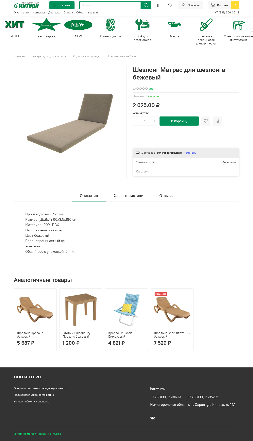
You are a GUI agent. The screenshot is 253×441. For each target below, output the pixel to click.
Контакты (39, 12)
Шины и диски (110, 36)
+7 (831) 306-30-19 (227, 12)
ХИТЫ (14, 36)
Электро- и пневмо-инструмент (238, 38)
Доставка (54, 12)
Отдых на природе (86, 56)
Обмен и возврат (87, 12)
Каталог (65, 5)
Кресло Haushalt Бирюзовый (120, 334)
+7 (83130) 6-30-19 (165, 397)
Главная (19, 56)
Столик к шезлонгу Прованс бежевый (76, 334)
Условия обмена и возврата (31, 401)
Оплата (68, 12)
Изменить (190, 152)
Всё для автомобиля (142, 38)
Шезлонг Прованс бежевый (30, 334)
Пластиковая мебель (122, 56)
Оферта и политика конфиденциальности (40, 388)
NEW (78, 36)
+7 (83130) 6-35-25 (202, 397)
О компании (21, 12)
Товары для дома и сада (49, 56)
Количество (141, 113)
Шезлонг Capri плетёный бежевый (172, 334)
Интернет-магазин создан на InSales (37, 433)
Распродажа (46, 36)
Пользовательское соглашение (34, 395)
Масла (174, 36)
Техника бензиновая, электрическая (206, 39)
